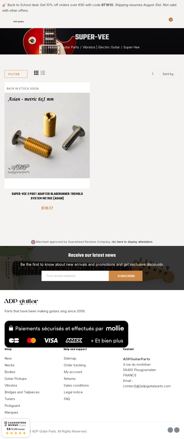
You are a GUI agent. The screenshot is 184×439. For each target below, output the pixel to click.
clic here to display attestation (132, 241)
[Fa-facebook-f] (170, 430)
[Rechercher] (161, 22)
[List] (43, 74)
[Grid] (36, 74)
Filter (14, 74)
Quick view (78, 108)
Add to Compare (78, 90)
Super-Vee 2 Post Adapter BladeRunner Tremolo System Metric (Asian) (47, 196)
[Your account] (177, 22)
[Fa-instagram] (177, 430)
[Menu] (6, 22)
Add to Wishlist (78, 99)
